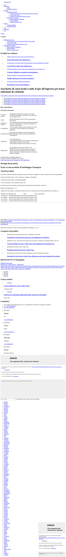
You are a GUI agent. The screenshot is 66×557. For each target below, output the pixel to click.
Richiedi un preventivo (6, 263)
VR (5, 31)
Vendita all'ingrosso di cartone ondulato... (21, 78)
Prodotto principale (12, 9)
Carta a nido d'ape (14, 15)
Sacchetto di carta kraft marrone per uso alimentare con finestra (28, 237)
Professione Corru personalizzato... (18, 85)
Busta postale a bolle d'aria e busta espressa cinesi (38, 267)
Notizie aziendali (11, 25)
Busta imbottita (14, 20)
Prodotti (6, 10)
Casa (5, 5)
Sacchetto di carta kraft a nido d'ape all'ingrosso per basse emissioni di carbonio (33, 256)
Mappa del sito (12, 264)
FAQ (5, 28)
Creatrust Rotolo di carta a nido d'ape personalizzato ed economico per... (31, 244)
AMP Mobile (20, 264)
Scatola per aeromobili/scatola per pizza (20, 16)
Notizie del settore (11, 26)
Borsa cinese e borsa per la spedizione (20, 269)
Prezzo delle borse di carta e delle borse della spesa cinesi (46, 266)
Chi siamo (6, 6)
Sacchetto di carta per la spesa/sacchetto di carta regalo (24, 13)
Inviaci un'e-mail (5, 160)
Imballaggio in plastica (13, 18)
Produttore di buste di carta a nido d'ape (20, 250)
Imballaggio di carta (12, 12)
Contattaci (6, 29)
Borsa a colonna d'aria (16, 22)
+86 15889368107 (25, 160)
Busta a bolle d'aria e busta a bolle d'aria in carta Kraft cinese (16, 266)
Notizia (6, 23)
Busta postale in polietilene (17, 19)
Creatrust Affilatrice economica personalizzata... (23, 72)
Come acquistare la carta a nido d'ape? (17, 286)
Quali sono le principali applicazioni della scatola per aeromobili (25, 295)
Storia (8, 7)
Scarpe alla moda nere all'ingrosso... (19, 60)
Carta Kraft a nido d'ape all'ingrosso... (20, 66)
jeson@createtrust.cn (14, 160)
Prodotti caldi (4, 264)
